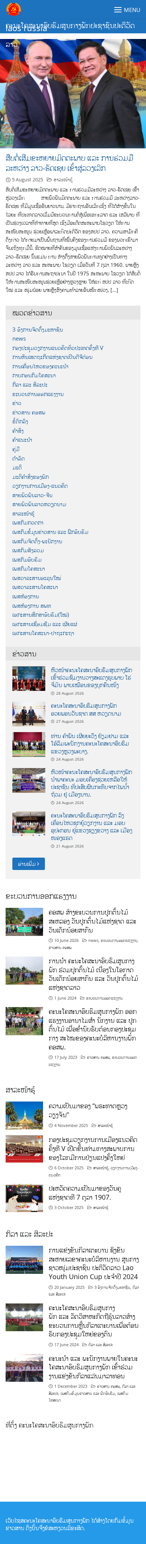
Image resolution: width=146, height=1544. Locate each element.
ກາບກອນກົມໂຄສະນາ (34, 375)
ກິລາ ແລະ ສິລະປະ (30, 385)
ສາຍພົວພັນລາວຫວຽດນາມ (39, 504)
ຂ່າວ (16, 403)
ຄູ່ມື (15, 449)
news (19, 338)
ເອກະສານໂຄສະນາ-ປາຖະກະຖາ (43, 633)
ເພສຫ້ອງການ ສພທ (31, 606)
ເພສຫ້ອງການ (25, 596)
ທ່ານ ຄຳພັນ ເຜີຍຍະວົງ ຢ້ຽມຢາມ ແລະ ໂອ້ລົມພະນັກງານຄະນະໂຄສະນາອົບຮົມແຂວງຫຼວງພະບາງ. (90, 743)
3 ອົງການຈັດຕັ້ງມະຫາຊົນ (37, 329)
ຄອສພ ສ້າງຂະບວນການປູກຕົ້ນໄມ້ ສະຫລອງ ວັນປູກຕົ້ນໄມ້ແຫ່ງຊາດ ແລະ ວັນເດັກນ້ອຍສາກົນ (92, 920)
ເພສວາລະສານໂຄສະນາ (35, 587)
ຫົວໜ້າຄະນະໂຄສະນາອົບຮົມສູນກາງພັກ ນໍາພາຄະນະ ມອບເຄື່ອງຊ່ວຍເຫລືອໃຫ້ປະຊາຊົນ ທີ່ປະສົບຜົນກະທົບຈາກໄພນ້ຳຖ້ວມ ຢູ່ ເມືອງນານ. (91, 783)
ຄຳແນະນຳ (22, 440)
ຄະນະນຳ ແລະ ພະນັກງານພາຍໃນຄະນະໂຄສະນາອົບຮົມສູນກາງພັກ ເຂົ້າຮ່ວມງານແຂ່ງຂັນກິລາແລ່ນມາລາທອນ (93, 1367)
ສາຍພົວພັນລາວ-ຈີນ (32, 495)
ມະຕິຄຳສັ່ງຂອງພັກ (30, 477)
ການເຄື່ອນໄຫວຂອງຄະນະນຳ (40, 366)
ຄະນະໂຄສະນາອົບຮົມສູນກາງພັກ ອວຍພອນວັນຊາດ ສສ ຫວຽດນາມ (86, 709)
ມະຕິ (17, 467)
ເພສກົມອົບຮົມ (27, 559)
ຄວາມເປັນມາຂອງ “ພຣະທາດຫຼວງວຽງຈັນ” (88, 1110)
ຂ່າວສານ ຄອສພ (28, 412)
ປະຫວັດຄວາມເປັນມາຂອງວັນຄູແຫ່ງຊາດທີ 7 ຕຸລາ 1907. (85, 1193)
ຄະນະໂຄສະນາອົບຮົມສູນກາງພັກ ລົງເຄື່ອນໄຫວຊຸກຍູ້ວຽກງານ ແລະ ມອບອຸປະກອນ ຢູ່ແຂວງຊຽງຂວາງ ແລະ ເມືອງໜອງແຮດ (91, 826)
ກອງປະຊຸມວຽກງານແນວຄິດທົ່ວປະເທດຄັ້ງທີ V (57, 348)
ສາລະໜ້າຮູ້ (63, 179)
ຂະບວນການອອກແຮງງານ (38, 394)
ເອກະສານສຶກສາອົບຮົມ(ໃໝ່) (40, 615)
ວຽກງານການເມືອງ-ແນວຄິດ (40, 486)
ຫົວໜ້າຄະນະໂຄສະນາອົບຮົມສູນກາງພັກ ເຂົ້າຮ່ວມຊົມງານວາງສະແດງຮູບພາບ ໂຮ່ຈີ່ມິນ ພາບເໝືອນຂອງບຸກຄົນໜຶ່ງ (91, 677)
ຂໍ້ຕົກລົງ (20, 421)
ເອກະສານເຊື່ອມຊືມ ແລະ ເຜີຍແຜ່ (44, 624)
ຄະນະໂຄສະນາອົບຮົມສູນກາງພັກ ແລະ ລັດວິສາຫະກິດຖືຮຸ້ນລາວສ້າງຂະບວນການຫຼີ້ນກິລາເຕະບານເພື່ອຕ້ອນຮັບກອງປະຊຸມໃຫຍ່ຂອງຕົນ (94, 1321)
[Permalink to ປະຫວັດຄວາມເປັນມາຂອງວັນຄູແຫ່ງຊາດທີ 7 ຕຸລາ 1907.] (24, 1197)
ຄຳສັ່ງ (18, 431)
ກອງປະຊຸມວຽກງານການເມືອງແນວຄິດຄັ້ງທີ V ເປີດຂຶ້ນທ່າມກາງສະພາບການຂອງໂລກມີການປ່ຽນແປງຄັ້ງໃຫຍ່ (93, 1148)
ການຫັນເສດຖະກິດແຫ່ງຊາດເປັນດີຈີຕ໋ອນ (52, 357)
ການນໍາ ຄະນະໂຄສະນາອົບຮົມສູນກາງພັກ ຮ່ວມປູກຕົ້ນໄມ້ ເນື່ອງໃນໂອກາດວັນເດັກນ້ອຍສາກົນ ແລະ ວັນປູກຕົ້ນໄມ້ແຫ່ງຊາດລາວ (93, 974)
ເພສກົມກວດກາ (27, 522)
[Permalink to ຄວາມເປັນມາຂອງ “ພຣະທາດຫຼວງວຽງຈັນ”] (24, 1115)
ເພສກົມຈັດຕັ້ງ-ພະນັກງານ (37, 541)
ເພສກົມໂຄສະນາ (28, 568)
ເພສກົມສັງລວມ (28, 550)
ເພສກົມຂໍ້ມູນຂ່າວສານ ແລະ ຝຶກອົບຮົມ (50, 532)
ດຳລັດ (18, 458)
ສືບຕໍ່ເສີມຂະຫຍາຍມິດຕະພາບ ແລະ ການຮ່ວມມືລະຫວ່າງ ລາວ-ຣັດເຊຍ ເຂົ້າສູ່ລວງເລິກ (69, 162)
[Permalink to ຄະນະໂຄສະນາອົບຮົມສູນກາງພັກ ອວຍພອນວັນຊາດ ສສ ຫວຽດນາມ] (28, 713)
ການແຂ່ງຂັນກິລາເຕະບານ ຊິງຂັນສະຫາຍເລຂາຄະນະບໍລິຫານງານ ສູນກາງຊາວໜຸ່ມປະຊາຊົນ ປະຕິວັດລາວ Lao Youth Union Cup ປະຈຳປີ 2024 (94, 1263)
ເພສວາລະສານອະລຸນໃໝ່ (36, 578)
